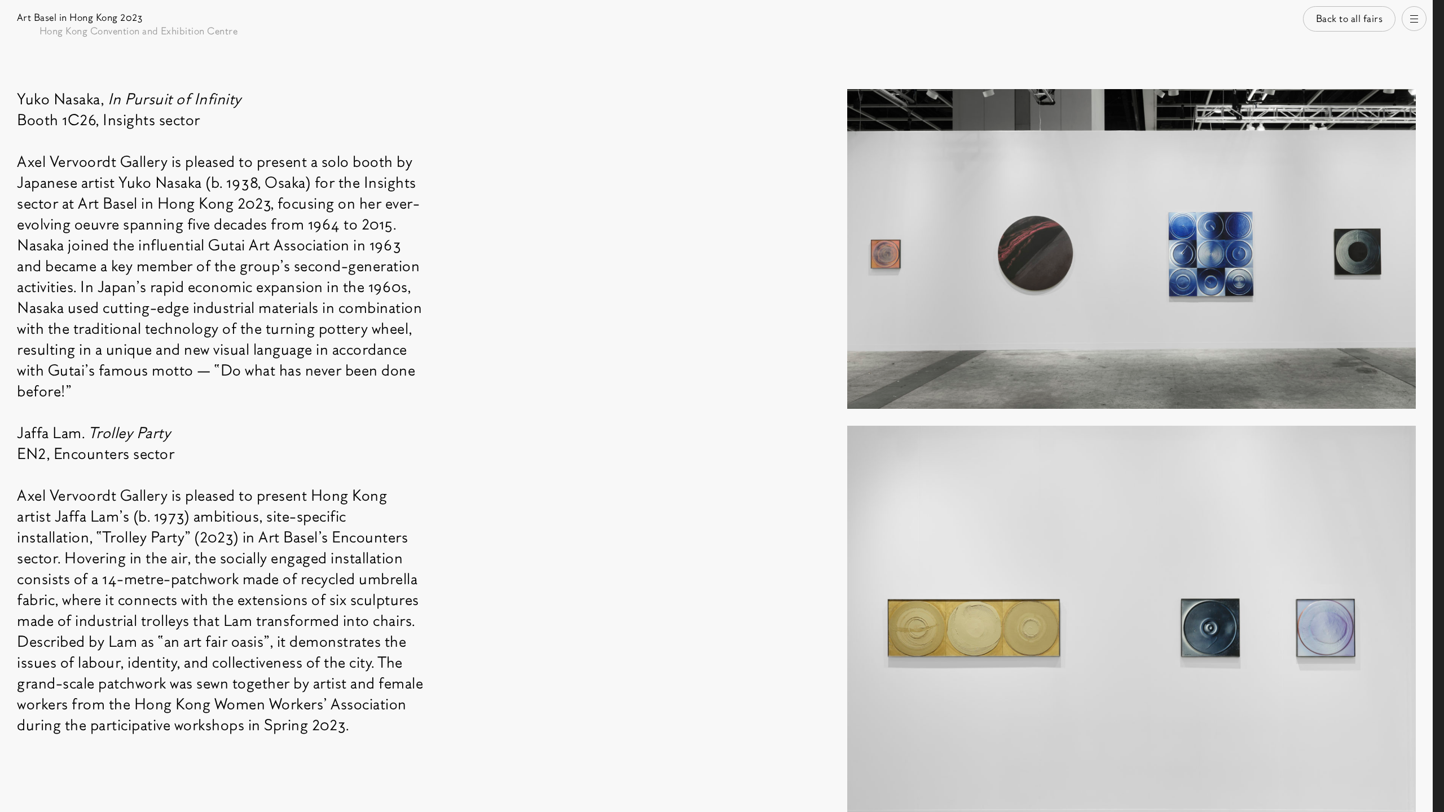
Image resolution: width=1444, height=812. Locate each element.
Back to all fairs (1349, 19)
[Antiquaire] (1438, 406)
